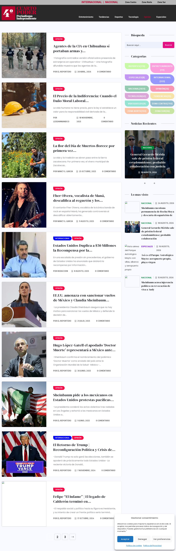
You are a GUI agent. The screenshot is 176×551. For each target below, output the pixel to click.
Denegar (142, 539)
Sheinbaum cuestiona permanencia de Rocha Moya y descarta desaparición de (157, 211)
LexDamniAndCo (61, 121)
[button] (144, 183)
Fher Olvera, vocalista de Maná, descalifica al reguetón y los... (79, 198)
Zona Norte (136, 111)
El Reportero (64, 71)
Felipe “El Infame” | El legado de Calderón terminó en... (79, 499)
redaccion (62, 271)
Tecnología (133, 17)
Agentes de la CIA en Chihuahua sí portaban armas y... (81, 48)
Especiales (161, 17)
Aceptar (125, 539)
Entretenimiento (86, 17)
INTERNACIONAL (92, 2)
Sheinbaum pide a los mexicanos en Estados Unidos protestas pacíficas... (83, 397)
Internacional (162, 79)
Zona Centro (162, 103)
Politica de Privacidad (152, 545)
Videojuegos (137, 103)
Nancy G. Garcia (65, 171)
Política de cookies (134, 545)
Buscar (168, 45)
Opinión (147, 17)
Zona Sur (162, 111)
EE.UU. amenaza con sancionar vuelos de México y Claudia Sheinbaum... (84, 298)
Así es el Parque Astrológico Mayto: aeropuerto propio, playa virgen (157, 258)
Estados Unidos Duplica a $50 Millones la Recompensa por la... (84, 248)
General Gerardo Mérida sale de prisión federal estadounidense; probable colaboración (157, 233)
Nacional (136, 88)
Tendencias (104, 17)
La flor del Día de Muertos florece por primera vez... (84, 148)
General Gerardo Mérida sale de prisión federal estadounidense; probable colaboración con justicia (147, 160)
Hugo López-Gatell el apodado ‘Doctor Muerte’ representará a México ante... (84, 347)
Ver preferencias (161, 539)
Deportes (119, 17)
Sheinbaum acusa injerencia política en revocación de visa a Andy (157, 286)
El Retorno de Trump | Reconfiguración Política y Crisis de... (84, 447)
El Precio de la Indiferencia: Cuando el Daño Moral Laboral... (84, 98)
